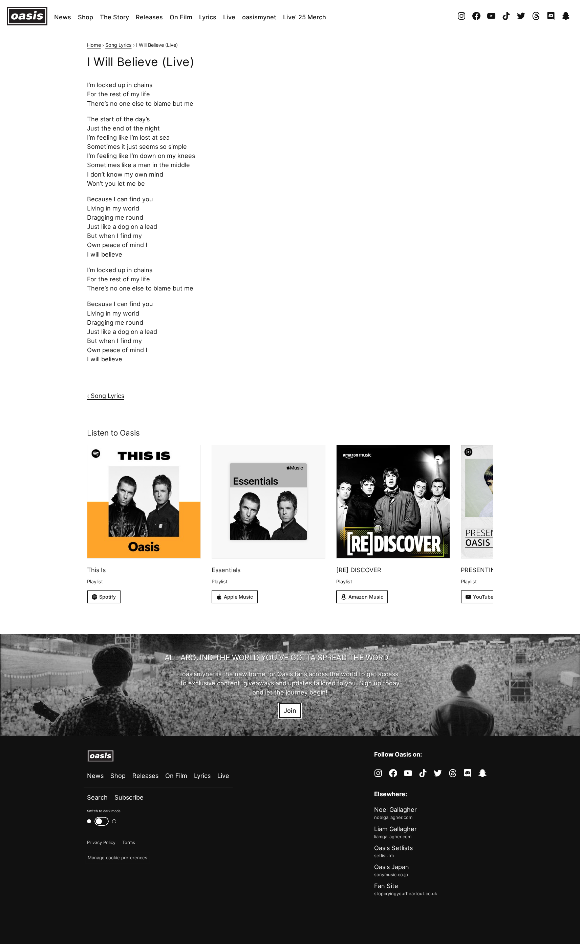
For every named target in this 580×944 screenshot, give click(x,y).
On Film (181, 17)
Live (229, 17)
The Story (114, 17)
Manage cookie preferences (117, 857)
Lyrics (207, 17)
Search (97, 797)
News (62, 17)
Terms (128, 842)
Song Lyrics (118, 45)
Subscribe (129, 797)
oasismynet (259, 17)
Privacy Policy (101, 842)
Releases (149, 17)
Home (94, 45)
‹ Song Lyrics (105, 395)
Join (290, 710)
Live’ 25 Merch (304, 17)
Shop (85, 17)
